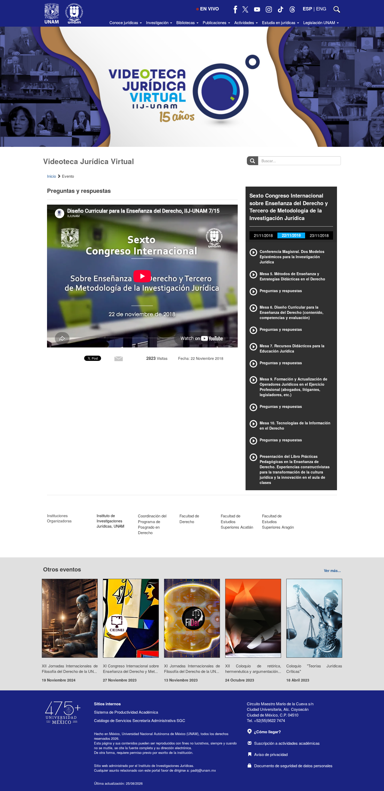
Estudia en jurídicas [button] (279, 22)
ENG (321, 8)
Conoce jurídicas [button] (124, 22)
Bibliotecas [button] (186, 22)
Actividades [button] (244, 22)
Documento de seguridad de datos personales (293, 765)
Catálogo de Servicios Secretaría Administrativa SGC (139, 720)
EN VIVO (209, 8)
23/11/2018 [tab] (319, 235)
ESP (307, 8)
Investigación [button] (158, 22)
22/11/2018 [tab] (291, 235)
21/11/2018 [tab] (263, 235)
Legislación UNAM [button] (319, 22)
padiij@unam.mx (203, 770)
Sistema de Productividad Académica (126, 712)
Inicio (51, 176)
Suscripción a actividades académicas (287, 743)
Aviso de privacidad (271, 754)
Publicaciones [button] (215, 22)
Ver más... (332, 570)
